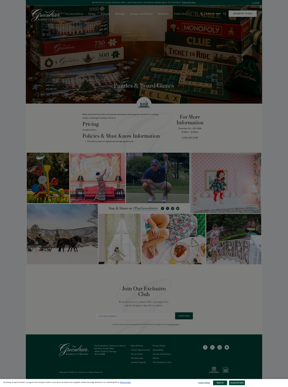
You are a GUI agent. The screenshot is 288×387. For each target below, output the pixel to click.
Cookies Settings (204, 383)
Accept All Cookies (237, 383)
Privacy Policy (125, 382)
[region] (144, 383)
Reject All (220, 383)
